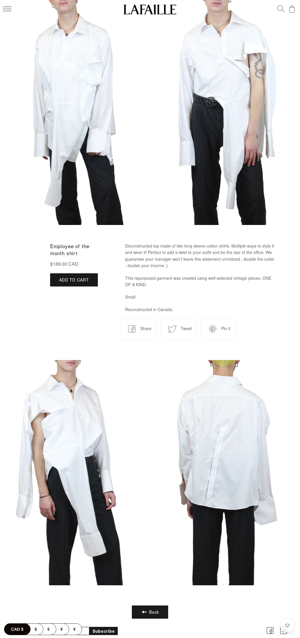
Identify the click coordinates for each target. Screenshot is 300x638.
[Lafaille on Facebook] (270, 635)
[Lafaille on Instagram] (283, 635)
